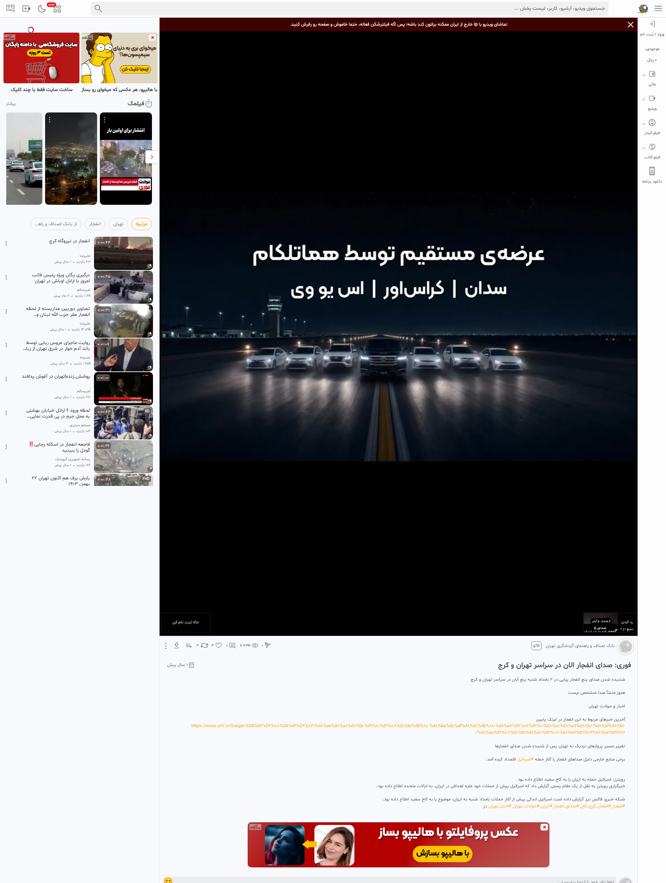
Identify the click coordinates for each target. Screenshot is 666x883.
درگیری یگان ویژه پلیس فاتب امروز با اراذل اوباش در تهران (61, 278)
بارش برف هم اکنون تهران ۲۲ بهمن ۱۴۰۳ (61, 481)
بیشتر (11, 104)
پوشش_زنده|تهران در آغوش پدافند (56, 376)
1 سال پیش (177, 665)
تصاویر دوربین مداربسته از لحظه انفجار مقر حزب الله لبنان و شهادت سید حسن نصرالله (58, 312)
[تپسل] (30, 29)
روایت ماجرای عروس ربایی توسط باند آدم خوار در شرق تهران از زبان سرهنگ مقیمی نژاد (56, 346)
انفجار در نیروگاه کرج (69, 241)
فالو (536, 645)
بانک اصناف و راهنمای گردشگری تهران (580, 646)
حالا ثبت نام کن (185, 622)
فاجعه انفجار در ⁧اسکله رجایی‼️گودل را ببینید (59, 447)
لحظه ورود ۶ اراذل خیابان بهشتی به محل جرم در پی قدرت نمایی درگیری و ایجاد (58, 413)
